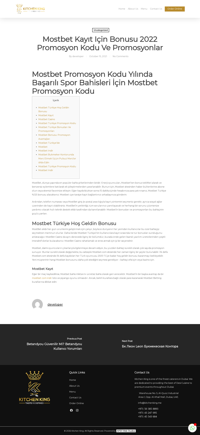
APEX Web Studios (126, 431)
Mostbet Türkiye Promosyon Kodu (57, 123)
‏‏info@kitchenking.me (149, 403)
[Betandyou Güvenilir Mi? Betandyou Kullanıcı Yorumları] (50, 344)
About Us (74, 386)
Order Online (76, 403)
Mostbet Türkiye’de (49, 143)
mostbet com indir (42, 278)
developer (78, 56)
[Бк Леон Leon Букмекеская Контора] (150, 344)
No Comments (120, 56)
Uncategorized (101, 30)
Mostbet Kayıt (46, 115)
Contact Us (75, 397)
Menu (72, 391)
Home (72, 380)
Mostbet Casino (46, 119)
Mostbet (42, 147)
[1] (192, 429)
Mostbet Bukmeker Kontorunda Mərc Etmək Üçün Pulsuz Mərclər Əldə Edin (57, 158)
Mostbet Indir (45, 150)
